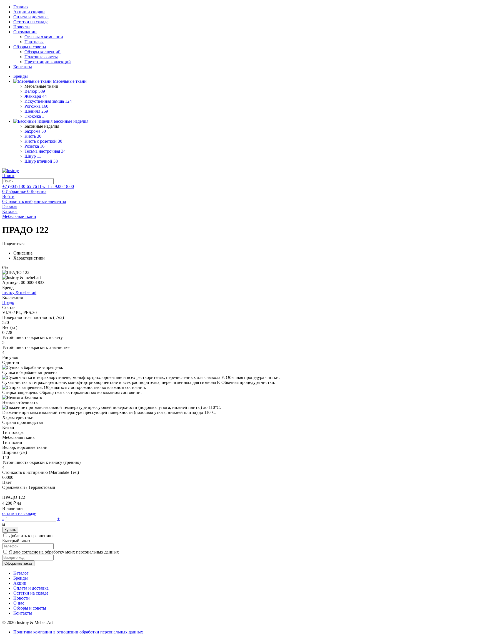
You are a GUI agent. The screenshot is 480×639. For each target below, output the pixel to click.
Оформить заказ (18, 563)
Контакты (22, 66)
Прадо (8, 302)
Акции (19, 583)
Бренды (20, 578)
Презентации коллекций (47, 61)
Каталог (21, 573)
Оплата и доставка (31, 16)
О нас (18, 603)
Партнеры (34, 41)
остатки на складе (19, 513)
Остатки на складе (30, 21)
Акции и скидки (29, 11)
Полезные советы (41, 56)
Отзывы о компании (43, 36)
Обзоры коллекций (42, 51)
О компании (25, 31)
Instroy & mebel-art (19, 292)
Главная (20, 6)
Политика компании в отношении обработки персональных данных (78, 632)
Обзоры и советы (29, 46)
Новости (21, 26)
